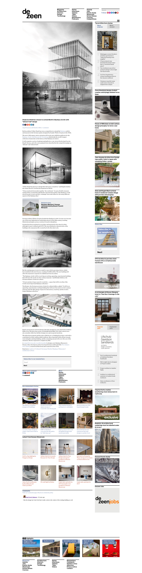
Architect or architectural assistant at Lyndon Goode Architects (107, 376)
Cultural (38, 349)
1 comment (45, 127)
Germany (44, 349)
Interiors (60, 13)
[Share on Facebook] (23, 125)
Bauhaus (62, 131)
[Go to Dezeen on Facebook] (114, 13)
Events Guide (91, 13)
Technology (61, 16)
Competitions (91, 19)
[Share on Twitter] (25, 125)
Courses (90, 17)
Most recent (112, 26)
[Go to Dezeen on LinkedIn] (112, 13)
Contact (70, 568)
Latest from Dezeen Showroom (33, 437)
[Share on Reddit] (29, 125)
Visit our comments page (29, 492)
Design (59, 14)
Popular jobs (100, 327)
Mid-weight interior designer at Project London (108, 362)
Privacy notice (72, 567)
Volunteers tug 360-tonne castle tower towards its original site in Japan (107, 82)
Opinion (74, 13)
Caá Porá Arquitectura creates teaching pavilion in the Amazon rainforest (108, 76)
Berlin (50, 349)
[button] (118, 21)
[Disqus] (57, 514)
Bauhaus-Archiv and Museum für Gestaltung (35, 137)
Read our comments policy (45, 492)
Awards (89, 10)
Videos (74, 16)
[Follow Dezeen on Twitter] (116, 13)
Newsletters (76, 17)
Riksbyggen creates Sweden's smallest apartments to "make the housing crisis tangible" (108, 56)
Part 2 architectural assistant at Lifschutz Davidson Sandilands (108, 357)
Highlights (29, 538)
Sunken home (48, 541)
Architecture (61, 11)
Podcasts (75, 19)
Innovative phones (70, 541)
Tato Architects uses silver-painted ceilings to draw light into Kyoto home (108, 69)
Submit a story (72, 563)
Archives (31, 349)
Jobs (88, 11)
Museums (62, 349)
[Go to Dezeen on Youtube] (118, 13)
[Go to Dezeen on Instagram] (110, 13)
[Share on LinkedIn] (31, 125)
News (32, 350)
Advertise (70, 565)
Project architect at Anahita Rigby (108, 369)
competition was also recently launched (35, 343)
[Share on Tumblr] (33, 125)
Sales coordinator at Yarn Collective (107, 381)
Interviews (75, 11)
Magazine (60, 10)
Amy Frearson (26, 127)
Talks (74, 14)
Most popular (100, 26)
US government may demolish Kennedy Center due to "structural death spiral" (107, 63)
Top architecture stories (104, 23)
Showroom (90, 14)
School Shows (92, 16)
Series (74, 10)
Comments (70, 562)
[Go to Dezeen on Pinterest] (108, 13)
